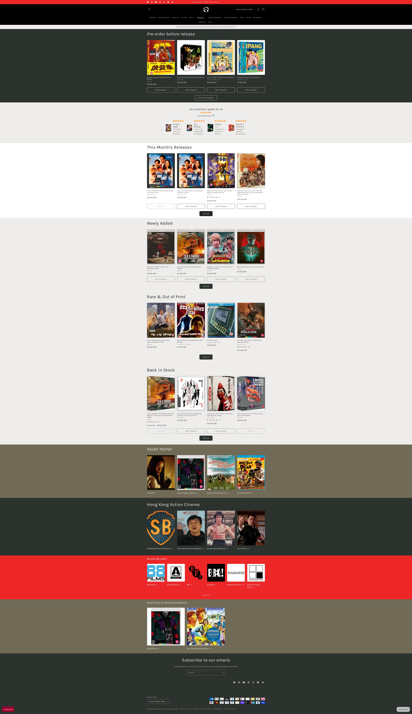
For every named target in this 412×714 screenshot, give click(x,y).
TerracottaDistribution (159, 709)
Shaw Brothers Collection (159, 548)
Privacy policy (195, 709)
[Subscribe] (222, 672)
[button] (162, 129)
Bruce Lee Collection (216, 548)
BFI (188, 585)
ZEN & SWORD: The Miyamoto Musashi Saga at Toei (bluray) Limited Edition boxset (160, 415)
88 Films (151, 585)
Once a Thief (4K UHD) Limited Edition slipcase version (160, 191)
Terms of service (206, 709)
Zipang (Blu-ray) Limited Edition (248, 77)
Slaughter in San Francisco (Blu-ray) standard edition (220, 267)
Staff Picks (152, 648)
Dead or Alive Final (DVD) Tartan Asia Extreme (190, 341)
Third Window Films (253, 586)
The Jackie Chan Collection (189, 548)
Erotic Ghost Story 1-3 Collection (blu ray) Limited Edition (250, 414)
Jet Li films (242, 548)
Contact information (230, 709)
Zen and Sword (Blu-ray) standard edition (189, 267)
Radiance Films (234, 585)
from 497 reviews (205, 116)
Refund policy (184, 709)
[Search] (149, 9)
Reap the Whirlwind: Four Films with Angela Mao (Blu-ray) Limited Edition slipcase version (250, 192)
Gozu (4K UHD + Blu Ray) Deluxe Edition (191, 77)
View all (206, 214)
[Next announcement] (228, 2)
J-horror (150, 493)
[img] (206, 112)
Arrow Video (172, 585)
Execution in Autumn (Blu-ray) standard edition (157, 267)
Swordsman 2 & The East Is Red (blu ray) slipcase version (220, 414)
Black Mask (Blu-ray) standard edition (250, 267)
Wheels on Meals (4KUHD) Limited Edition (159, 78)
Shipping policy (218, 709)
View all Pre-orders (206, 98)
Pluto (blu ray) (212, 340)
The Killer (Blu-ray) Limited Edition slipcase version (249, 341)
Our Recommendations (198, 648)
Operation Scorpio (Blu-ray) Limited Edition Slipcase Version (219, 191)
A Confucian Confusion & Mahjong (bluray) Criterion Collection (189, 414)
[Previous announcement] (183, 2)
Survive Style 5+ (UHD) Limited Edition (220, 77)
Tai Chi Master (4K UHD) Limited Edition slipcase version (158, 341)
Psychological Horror (186, 493)
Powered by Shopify (172, 709)
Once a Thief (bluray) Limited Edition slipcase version (190, 191)
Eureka (210, 585)
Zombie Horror (244, 493)
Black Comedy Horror (217, 493)
